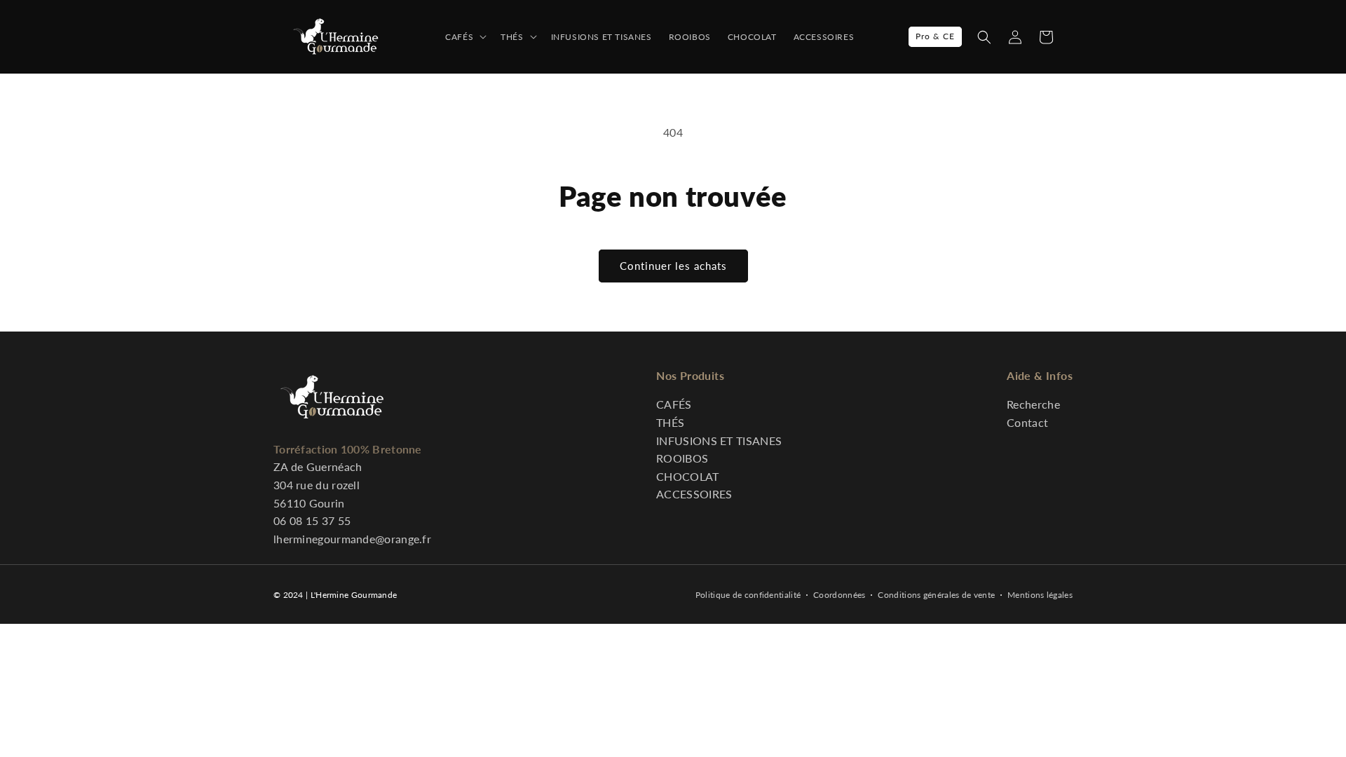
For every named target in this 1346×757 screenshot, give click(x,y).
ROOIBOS (682, 458)
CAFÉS (674, 404)
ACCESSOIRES (694, 493)
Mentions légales (1040, 594)
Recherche (1033, 404)
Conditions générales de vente (936, 594)
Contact (1027, 422)
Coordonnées (839, 594)
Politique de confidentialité (748, 594)
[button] (984, 37)
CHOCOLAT (687, 476)
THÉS (670, 422)
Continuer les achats (673, 265)
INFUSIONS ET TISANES (719, 440)
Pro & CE (935, 36)
